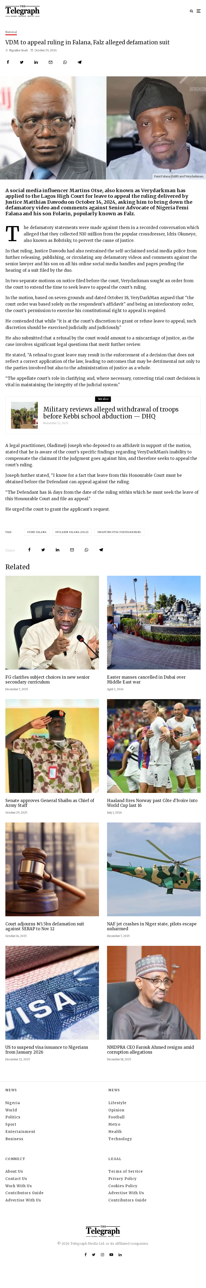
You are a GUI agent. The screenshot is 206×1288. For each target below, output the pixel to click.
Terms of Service (125, 1171)
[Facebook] (85, 1254)
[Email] (51, 62)
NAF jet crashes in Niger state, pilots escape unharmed (152, 926)
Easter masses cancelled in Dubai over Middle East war (146, 680)
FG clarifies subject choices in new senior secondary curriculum (47, 680)
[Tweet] (22, 62)
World (11, 1110)
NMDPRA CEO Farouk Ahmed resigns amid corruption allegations (150, 1050)
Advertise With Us (23, 1200)
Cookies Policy (123, 1186)
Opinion (116, 1110)
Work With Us (18, 1186)
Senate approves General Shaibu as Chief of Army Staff (49, 803)
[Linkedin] (120, 1254)
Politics (12, 1117)
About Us (14, 1171)
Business (14, 1139)
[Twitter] (93, 1254)
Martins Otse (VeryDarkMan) (120, 532)
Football (116, 1117)
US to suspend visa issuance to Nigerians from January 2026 (46, 1050)
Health (115, 1131)
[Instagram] (102, 1254)
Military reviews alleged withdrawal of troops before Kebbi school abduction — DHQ (111, 413)
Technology (120, 1139)
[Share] (8, 62)
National (11, 32)
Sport (10, 1124)
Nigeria (12, 1103)
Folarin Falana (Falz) (73, 532)
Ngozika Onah (18, 50)
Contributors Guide (24, 1193)
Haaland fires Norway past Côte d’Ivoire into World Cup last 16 (152, 803)
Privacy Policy (122, 1178)
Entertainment (20, 1131)
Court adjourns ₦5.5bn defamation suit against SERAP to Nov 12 (44, 926)
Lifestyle (117, 1103)
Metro (114, 1124)
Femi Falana (38, 532)
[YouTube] (111, 1254)
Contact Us (16, 1178)
